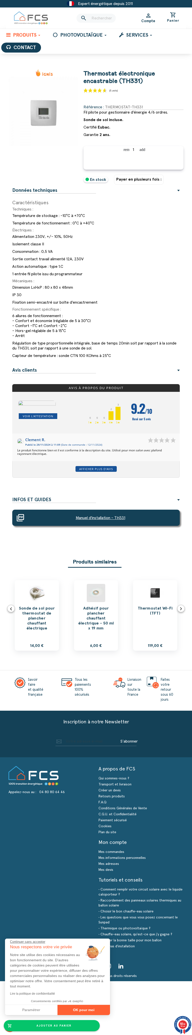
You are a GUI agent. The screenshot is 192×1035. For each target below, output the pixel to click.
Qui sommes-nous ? (113, 778)
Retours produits (111, 796)
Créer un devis (109, 790)
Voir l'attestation (38, 416)
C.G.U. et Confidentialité (117, 814)
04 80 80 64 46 (52, 792)
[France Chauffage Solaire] (31, 18)
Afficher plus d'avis (96, 469)
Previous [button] (11, 608)
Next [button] (181, 608)
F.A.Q (102, 802)
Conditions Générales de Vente (122, 808)
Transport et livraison (115, 784)
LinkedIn (121, 966)
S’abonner (129, 741)
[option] (37, 615)
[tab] (96, 191)
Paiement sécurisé (112, 820)
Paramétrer (31, 1010)
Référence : (94, 107)
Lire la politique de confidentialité (32, 993)
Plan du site (107, 832)
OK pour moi (83, 1010)
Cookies (105, 826)
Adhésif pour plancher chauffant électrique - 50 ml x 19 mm (96, 618)
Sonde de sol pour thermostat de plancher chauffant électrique (37, 618)
